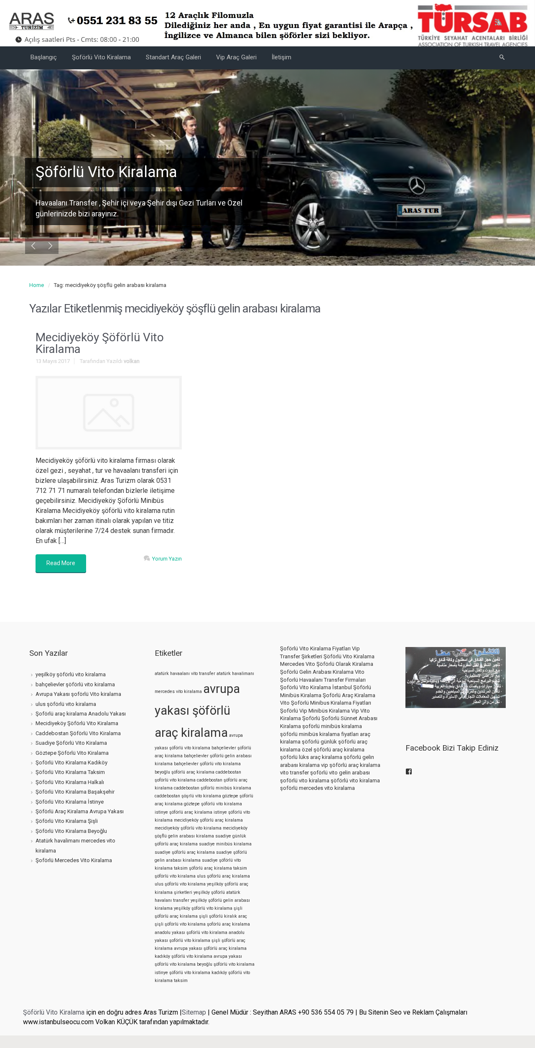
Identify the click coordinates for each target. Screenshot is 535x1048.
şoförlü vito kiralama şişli (194, 940)
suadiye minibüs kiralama (225, 844)
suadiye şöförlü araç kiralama (185, 852)
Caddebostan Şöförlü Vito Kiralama (78, 733)
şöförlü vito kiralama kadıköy (198, 972)
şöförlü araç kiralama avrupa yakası (200, 944)
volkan (132, 361)
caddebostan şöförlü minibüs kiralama (212, 788)
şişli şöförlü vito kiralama (180, 924)
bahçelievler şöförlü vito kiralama (75, 684)
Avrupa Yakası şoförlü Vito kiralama (78, 694)
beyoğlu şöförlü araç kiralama (184, 772)
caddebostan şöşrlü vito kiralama (188, 796)
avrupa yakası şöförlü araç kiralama (197, 711)
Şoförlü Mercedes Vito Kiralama (74, 860)
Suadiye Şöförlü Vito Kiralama (71, 743)
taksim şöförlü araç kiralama (203, 868)
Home (36, 285)
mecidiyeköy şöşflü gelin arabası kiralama (201, 832)
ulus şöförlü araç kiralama (223, 876)
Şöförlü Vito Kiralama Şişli (67, 821)
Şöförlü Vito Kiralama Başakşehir (75, 792)
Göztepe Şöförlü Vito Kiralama (72, 753)
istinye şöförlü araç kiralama (183, 812)
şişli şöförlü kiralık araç (223, 916)
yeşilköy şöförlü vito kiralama (71, 674)
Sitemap (194, 1012)
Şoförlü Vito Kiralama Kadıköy (71, 762)
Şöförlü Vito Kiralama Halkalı (70, 782)
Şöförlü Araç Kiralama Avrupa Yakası (80, 811)
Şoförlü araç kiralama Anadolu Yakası (81, 714)
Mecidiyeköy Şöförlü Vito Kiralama (100, 343)
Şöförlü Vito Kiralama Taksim (70, 772)
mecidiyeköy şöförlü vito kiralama (188, 828)
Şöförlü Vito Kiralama (53, 1012)
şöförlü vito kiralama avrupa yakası (206, 956)
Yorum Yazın (167, 559)
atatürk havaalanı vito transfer (185, 673)
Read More (60, 563)
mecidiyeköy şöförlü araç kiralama (208, 820)
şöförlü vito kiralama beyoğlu (183, 964)
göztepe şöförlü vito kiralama (213, 804)
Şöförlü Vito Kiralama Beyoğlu (71, 831)
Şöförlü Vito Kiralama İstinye (70, 802)
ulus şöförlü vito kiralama (66, 704)
